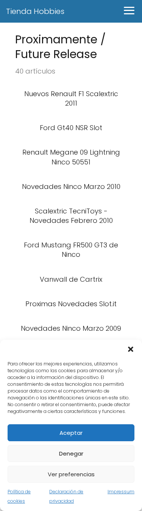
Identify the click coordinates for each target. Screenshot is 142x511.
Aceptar (71, 433)
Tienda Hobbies (35, 11)
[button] (130, 349)
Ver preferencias (71, 474)
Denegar (71, 453)
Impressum (121, 491)
